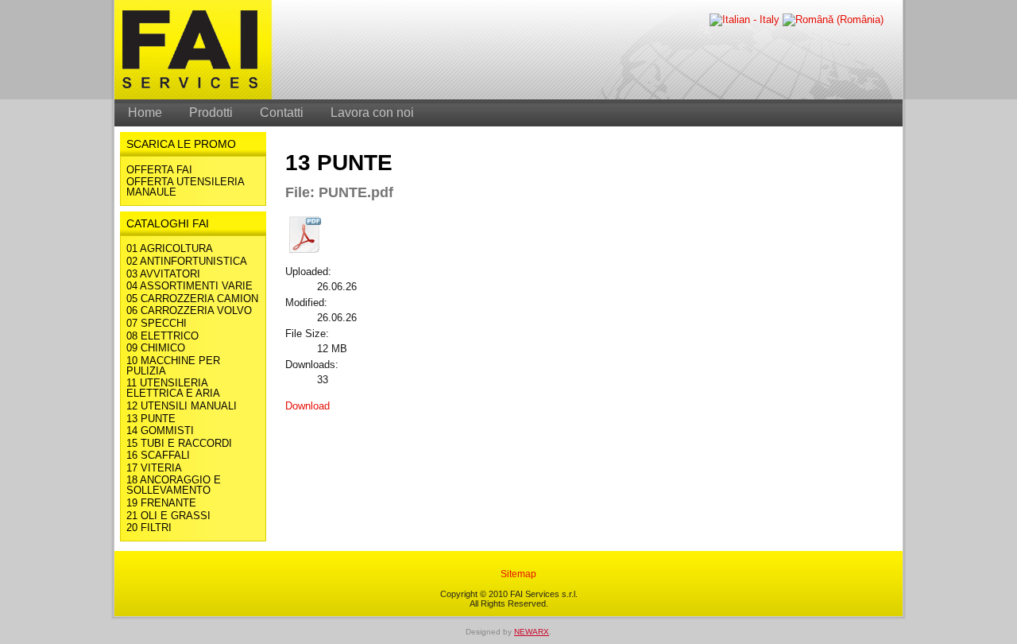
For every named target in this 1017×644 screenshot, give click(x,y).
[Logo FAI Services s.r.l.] (189, 96)
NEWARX (531, 631)
